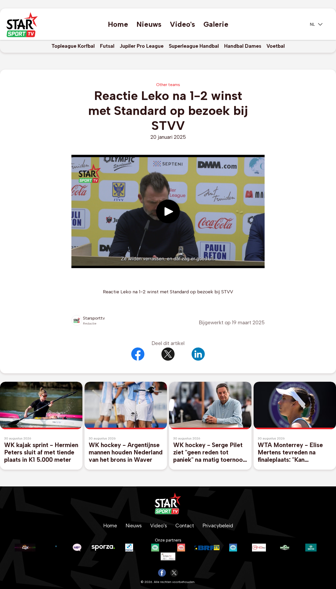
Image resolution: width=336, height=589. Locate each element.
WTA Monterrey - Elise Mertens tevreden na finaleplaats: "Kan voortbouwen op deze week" (290, 452)
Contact (184, 526)
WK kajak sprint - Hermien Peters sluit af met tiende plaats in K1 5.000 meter (41, 452)
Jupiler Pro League (142, 46)
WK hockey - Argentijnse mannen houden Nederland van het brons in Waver (125, 452)
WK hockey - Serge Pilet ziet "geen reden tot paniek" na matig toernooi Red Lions (208, 452)
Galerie (215, 24)
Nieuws (148, 24)
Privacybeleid (217, 526)
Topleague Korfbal (73, 46)
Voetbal (275, 46)
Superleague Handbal (194, 46)
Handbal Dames (242, 46)
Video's (182, 24)
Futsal (107, 46)
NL (312, 24)
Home (118, 24)
